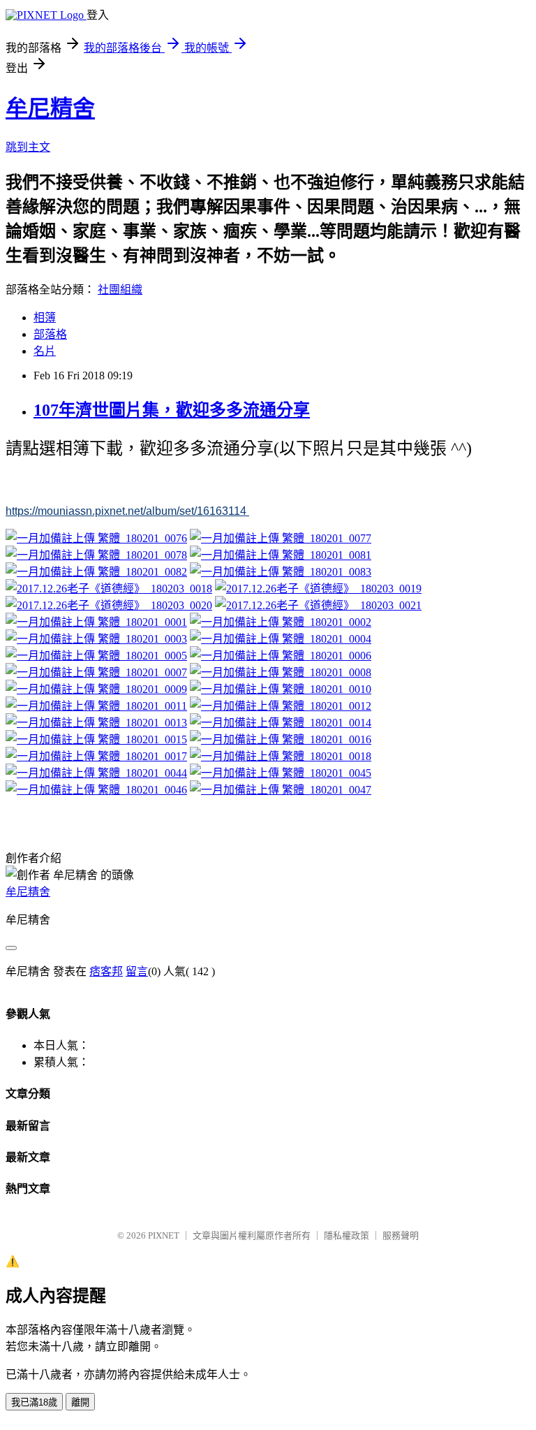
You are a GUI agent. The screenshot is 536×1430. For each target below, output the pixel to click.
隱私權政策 (346, 1235)
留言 (137, 971)
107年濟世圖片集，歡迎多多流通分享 (172, 410)
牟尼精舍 (50, 108)
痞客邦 (106, 971)
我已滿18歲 (34, 1402)
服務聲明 (400, 1235)
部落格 (50, 334)
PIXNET (163, 1235)
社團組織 (120, 290)
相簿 (45, 317)
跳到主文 (28, 147)
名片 (45, 351)
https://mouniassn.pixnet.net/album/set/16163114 (127, 511)
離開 (80, 1402)
